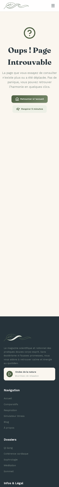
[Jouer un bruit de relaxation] (9, 374)
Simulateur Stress (14, 416)
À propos (9, 427)
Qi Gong (8, 448)
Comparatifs (11, 404)
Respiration (10, 410)
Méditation (10, 465)
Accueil (8, 398)
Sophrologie (11, 459)
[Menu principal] (53, 5)
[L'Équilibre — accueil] (16, 5)
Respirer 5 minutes (32, 109)
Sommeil (9, 471)
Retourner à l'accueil (32, 99)
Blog (6, 422)
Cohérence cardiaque (16, 453)
